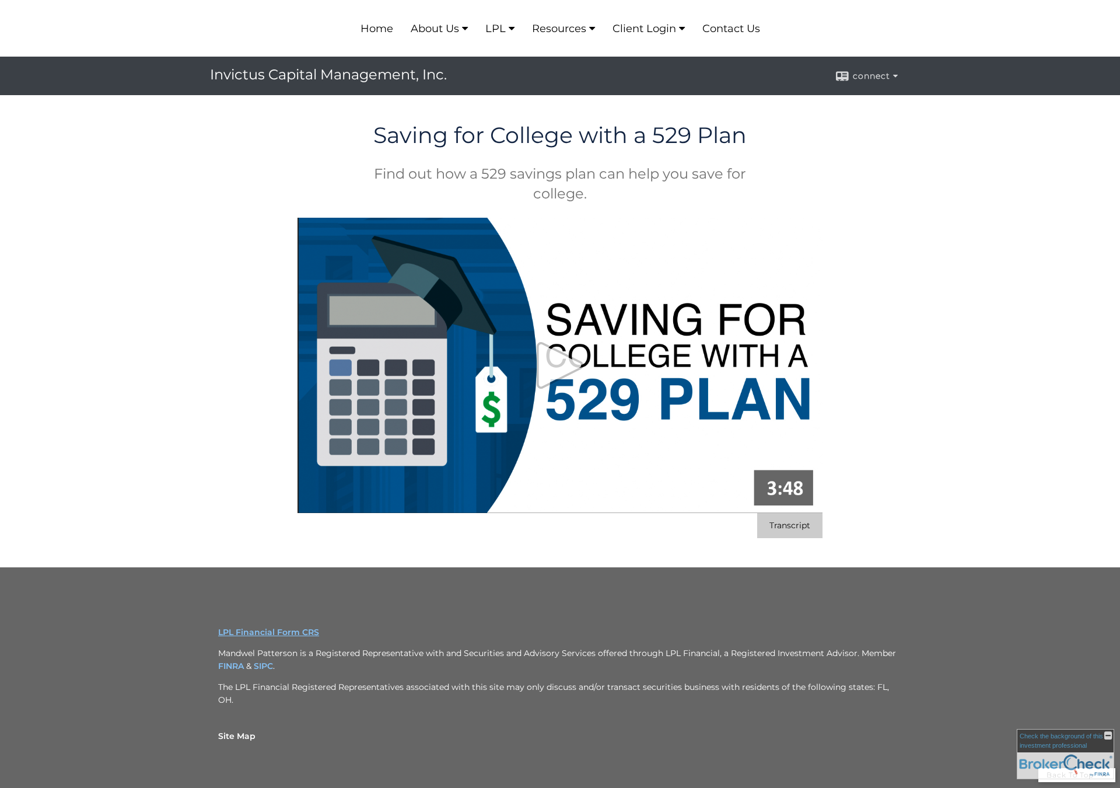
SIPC (263, 666)
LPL (495, 28)
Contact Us (731, 28)
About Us (435, 28)
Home (376, 28)
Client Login (644, 28)
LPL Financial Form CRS (268, 632)
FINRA (231, 666)
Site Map (237, 736)
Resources (559, 28)
